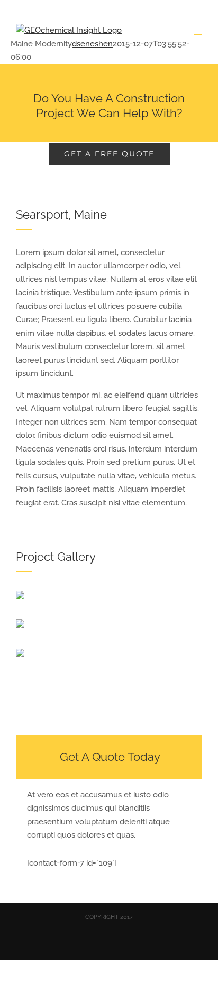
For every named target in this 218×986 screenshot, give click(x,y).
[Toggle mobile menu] (198, 29)
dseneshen (92, 44)
